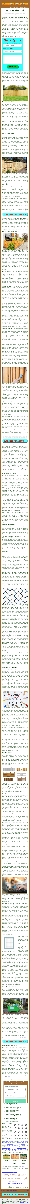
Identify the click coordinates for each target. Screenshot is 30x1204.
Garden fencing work (8, 444)
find (7, 1047)
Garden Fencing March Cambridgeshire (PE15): (15, 17)
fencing (26, 137)
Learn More (19, 1203)
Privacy (26, 1190)
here (9, 1076)
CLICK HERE (23, 1037)
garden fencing (23, 465)
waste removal (9, 1141)
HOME (11, 7)
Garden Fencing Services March (12, 1079)
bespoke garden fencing (9, 962)
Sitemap (3, 1190)
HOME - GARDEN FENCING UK (15, 1183)
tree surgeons (6, 1148)
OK (27, 1203)
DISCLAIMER (26, 7)
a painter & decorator (12, 1149)
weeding (23, 1144)
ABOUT (17, 7)
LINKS (14, 7)
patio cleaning (15, 1150)
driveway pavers (21, 1142)
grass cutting (18, 1146)
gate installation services (17, 797)
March (26, 444)
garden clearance (12, 1145)
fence (19, 122)
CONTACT (21, 7)
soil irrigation (21, 1148)
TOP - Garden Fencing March (9, 1172)
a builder (10, 1144)
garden (4, 1129)
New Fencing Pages (12, 1190)
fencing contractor (7, 32)
